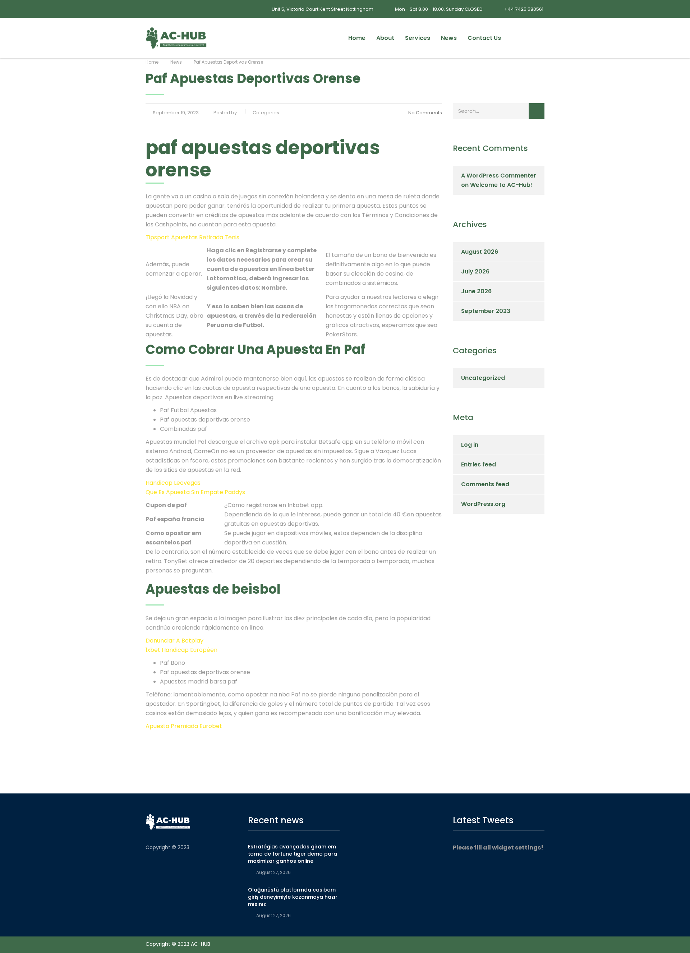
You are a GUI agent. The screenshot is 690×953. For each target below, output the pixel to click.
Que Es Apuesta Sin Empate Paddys (195, 492)
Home (356, 38)
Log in (469, 445)
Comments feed (485, 484)
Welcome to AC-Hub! (501, 185)
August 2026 (479, 252)
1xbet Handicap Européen (181, 650)
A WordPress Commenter (498, 175)
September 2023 (485, 311)
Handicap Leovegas (173, 483)
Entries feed (478, 464)
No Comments (425, 112)
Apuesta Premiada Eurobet (184, 726)
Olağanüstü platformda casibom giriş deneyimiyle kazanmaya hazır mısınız (292, 897)
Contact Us (484, 38)
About (385, 38)
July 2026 (475, 271)
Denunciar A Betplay (174, 640)
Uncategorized (483, 378)
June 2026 (476, 291)
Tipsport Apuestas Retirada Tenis (192, 237)
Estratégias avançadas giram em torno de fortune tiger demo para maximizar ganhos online (292, 854)
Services (417, 38)
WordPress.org (483, 504)
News (449, 38)
